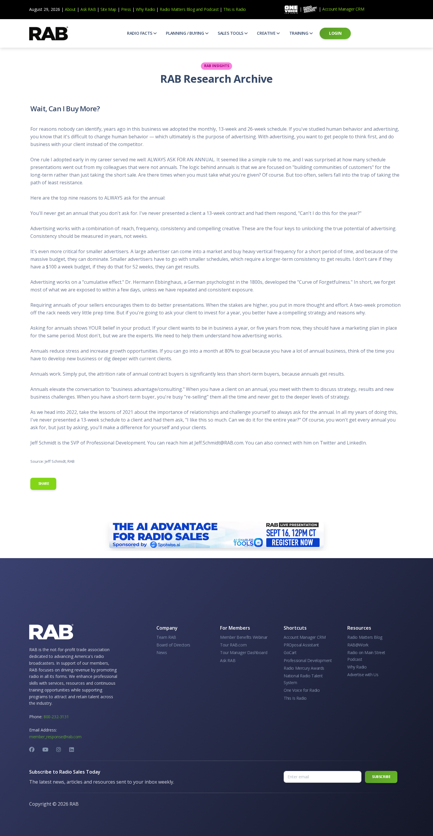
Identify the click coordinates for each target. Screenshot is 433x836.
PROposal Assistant (301, 645)
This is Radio (234, 9)
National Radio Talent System (303, 679)
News (161, 652)
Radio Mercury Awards (304, 668)
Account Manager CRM (343, 9)
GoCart (290, 652)
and (199, 9)
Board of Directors (173, 645)
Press (126, 9)
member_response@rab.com (55, 736)
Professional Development (308, 660)
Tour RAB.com (233, 645)
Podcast (211, 9)
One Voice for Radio (302, 690)
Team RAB (166, 637)
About (70, 9)
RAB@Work (357, 645)
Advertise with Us (362, 674)
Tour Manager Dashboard (243, 652)
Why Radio (145, 9)
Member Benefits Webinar (243, 637)
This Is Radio (295, 698)
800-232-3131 (56, 716)
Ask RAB (88, 9)
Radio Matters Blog (177, 9)
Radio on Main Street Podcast (366, 656)
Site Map (108, 9)
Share (43, 483)
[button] (142, 33)
